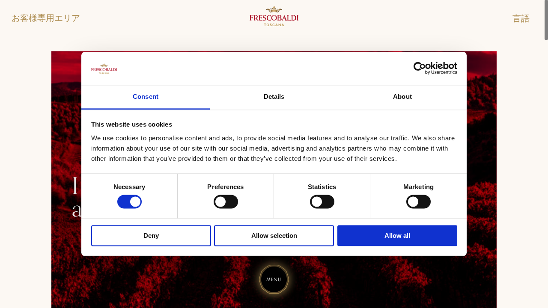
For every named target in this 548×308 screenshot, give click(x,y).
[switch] (226, 202)
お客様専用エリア (46, 18)
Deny (151, 235)
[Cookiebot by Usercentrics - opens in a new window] (419, 68)
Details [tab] (274, 96)
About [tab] (402, 96)
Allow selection (274, 235)
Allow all (397, 235)
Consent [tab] (145, 96)
